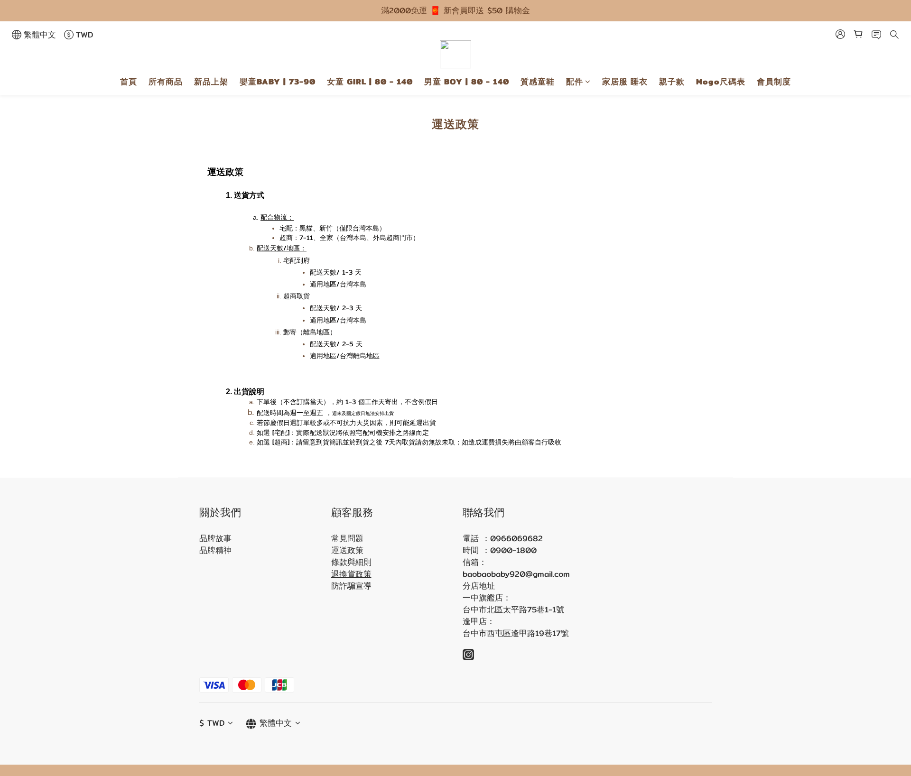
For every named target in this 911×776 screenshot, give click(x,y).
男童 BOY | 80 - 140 (466, 82)
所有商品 (166, 82)
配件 (574, 82)
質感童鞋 (538, 82)
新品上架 (211, 82)
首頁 (128, 82)
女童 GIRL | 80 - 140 (370, 82)
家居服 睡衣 (625, 82)
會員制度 (774, 82)
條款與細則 (351, 562)
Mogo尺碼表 (720, 82)
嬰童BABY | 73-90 (278, 82)
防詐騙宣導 (351, 586)
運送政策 (347, 550)
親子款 (672, 82)
